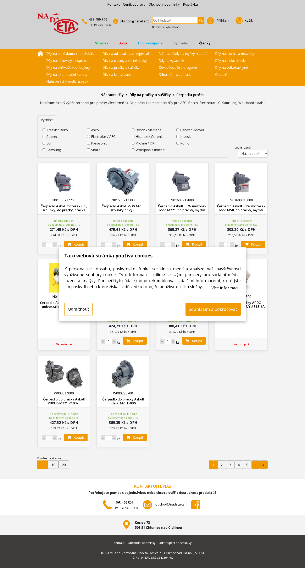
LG (48, 143)
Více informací (224, 288)
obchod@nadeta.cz (134, 21)
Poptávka (190, 4)
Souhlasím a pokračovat (213, 309)
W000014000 (64, 393)
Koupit (77, 244)
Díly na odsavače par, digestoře (126, 53)
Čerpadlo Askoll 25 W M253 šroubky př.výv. (123, 208)
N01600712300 (123, 200)
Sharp (95, 150)
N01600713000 (241, 200)
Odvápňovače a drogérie (178, 67)
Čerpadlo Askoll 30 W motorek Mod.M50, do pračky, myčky (241, 208)
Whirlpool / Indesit (150, 150)
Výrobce (47, 120)
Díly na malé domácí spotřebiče (70, 53)
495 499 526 (98, 19)
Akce (123, 43)
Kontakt (113, 4)
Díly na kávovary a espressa (67, 60)
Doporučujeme (150, 43)
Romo (184, 143)
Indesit (185, 136)
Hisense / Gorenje (149, 136)
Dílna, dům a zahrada (175, 74)
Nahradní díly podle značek (67, 81)
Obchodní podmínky (164, 4)
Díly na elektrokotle (230, 60)
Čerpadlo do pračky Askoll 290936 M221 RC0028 (64, 401)
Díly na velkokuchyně (231, 67)
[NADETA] (58, 25)
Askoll (95, 130)
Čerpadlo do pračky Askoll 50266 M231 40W (123, 401)
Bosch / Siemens (148, 130)
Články (204, 43)
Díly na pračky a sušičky (120, 67)
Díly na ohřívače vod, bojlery (68, 67)
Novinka (102, 43)
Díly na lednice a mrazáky (234, 53)
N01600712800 (182, 200)
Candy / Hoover (192, 130)
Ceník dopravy (134, 4)
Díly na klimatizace (116, 74)
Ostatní (221, 74)
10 (43, 465)
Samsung (53, 150)
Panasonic (99, 143)
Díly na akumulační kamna (66, 74)
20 (64, 465)
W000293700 (123, 393)
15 (53, 465)
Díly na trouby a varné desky (124, 60)
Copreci (52, 136)
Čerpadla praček (190, 94)
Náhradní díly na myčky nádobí (182, 53)
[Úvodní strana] (40, 53)
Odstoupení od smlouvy (175, 543)
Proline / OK (145, 143)
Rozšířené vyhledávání (166, 27)
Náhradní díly (112, 94)
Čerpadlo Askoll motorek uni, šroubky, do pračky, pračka (64, 208)
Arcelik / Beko (57, 130)
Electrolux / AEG (103, 136)
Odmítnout (78, 309)
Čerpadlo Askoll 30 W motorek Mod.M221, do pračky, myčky (182, 208)
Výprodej (180, 43)
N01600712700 (64, 200)
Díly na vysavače (171, 60)
